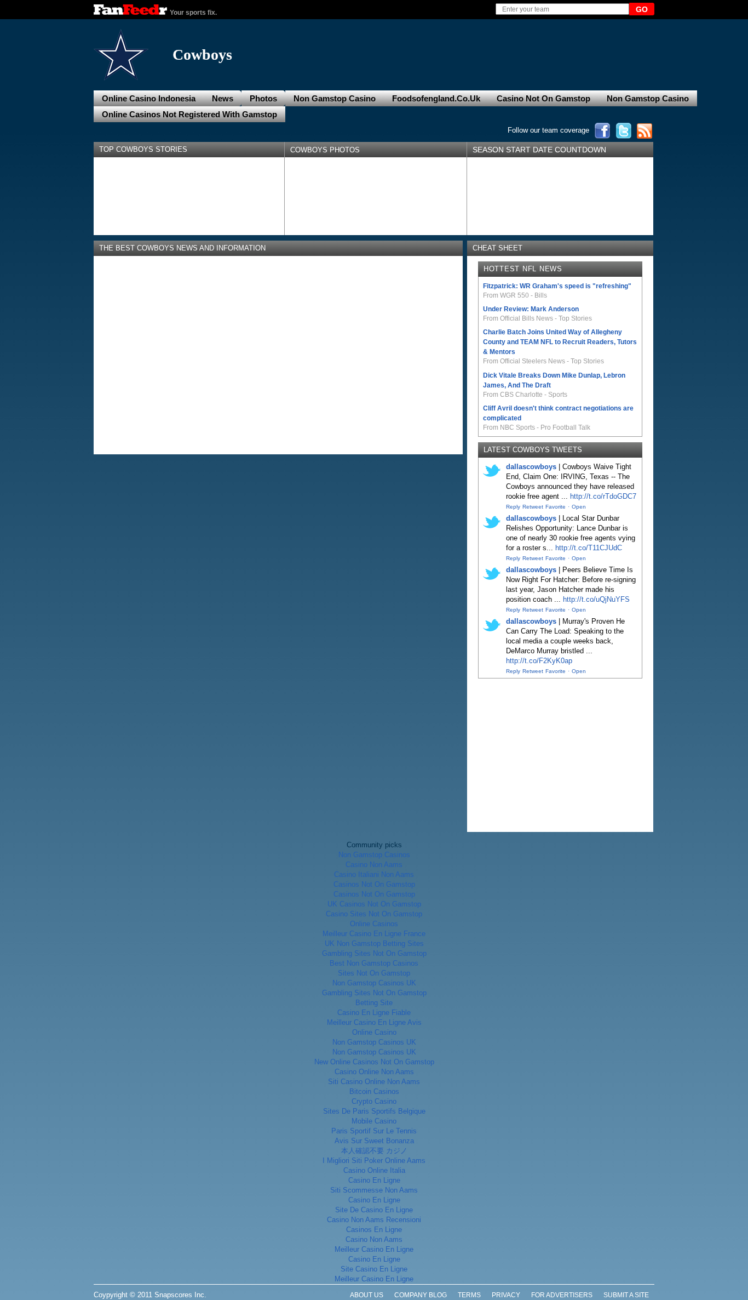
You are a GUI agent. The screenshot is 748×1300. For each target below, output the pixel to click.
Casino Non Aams (374, 864)
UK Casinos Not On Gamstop (374, 904)
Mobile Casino (374, 1121)
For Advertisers (561, 1295)
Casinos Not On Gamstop (374, 884)
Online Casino (374, 1032)
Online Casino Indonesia (148, 98)
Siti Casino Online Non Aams (374, 1081)
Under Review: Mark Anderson (531, 309)
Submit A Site (626, 1295)
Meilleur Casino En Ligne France (374, 934)
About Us (366, 1295)
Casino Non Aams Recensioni (374, 1220)
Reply (513, 507)
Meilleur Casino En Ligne (374, 1249)
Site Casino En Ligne (374, 1269)
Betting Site (374, 1003)
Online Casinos (374, 924)
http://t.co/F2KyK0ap (539, 661)
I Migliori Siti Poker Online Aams (374, 1160)
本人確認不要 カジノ (374, 1151)
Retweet (532, 507)
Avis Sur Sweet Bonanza (374, 1141)
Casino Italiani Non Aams (374, 874)
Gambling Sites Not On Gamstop (374, 953)
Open (579, 507)
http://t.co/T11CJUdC (588, 548)
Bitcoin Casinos (374, 1091)
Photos (263, 98)
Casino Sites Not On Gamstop (374, 914)
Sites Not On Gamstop (374, 973)
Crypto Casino (374, 1101)
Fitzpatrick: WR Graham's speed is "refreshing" (557, 286)
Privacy (506, 1295)
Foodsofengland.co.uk (436, 98)
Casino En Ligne (374, 1180)
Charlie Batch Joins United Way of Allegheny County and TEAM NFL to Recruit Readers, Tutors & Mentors (560, 342)
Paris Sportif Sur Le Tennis (374, 1131)
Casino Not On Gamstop (543, 98)
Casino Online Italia (374, 1170)
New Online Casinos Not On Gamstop (374, 1062)
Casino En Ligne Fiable (374, 1012)
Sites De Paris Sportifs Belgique (374, 1111)
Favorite (555, 507)
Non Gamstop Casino (335, 98)
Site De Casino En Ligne (374, 1210)
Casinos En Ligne (374, 1229)
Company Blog (420, 1295)
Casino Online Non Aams (374, 1072)
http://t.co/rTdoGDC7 (603, 496)
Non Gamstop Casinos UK (374, 983)
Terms (469, 1295)
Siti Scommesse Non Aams (374, 1190)
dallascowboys (531, 467)
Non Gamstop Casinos (374, 855)
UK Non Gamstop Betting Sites (374, 943)
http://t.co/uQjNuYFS (596, 599)
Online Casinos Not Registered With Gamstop (189, 114)
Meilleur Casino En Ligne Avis (374, 1022)
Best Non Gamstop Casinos (374, 963)
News (222, 98)
